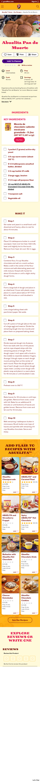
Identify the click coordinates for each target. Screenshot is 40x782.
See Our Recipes (20, 620)
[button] (7, 102)
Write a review (27, 65)
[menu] (2, 7)
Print (22, 54)
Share (34, 54)
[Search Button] (37, 6)
